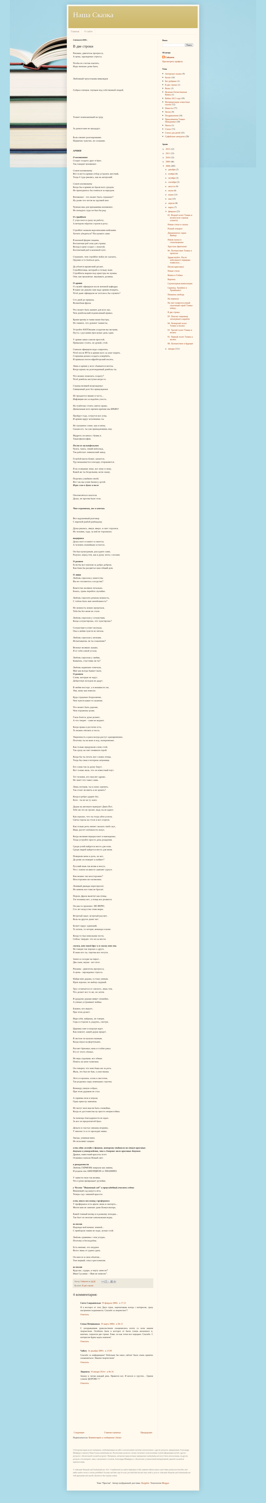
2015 (168, 148)
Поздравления (171, 115)
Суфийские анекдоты (175, 136)
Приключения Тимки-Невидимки (175, 120)
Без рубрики (171, 81)
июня (171, 194)
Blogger (165, 1482)
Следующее (79, 1432)
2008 (168, 165)
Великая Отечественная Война (176, 93)
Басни (168, 77)
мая (170, 198)
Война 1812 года (172, 98)
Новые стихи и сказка (178, 224)
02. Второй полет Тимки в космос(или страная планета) (180, 218)
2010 (168, 157)
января (171, 348)
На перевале (173, 298)
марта (171, 207)
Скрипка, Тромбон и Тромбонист (177, 289)
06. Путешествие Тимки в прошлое (180, 252)
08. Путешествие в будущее (180, 343)
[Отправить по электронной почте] (103, 1281)
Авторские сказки (173, 73)
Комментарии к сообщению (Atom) (105, 1437)
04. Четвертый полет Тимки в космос (177, 324)
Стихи (168, 129)
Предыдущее (146, 1432)
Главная (75, 31)
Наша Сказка (93, 14)
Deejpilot (145, 1482)
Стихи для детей (172, 132)
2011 (168, 153)
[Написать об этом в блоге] (105, 1281)
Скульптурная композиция (180, 283)
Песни (168, 111)
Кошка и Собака (175, 275)
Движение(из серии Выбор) (177, 234)
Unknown (169, 57)
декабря (172, 169)
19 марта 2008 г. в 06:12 (112, 1323)
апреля (171, 203)
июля (171, 190)
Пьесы (168, 125)
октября (172, 177)
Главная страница (112, 1432)
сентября (172, 182)
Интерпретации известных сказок (177, 103)
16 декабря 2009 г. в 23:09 (100, 1350)
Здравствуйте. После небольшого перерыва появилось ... (179, 260)
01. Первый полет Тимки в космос (180, 338)
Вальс (167, 88)
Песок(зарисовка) (176, 266)
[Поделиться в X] (108, 1281)
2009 (168, 161)
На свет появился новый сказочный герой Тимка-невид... (180, 305)
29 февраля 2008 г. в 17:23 (114, 1302)
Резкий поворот (175, 228)
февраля (172, 211)
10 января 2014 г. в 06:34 (102, 1371)
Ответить (84, 1314)
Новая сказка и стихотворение (175, 241)
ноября (171, 173)
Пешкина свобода (176, 294)
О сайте (88, 31)
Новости (169, 108)
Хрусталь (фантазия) (177, 246)
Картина (171, 279)
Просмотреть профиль (172, 61)
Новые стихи (174, 270)
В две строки (87, 1285)
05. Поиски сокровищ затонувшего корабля (178, 317)
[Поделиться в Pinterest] (114, 1281)
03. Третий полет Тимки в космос (180, 331)
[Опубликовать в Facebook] (111, 1281)
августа (172, 186)
